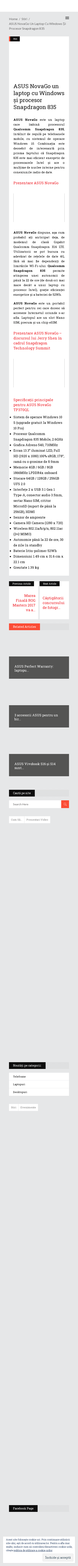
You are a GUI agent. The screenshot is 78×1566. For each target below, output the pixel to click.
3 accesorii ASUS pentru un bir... (36, 717)
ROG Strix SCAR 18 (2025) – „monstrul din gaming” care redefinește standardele (34, 1044)
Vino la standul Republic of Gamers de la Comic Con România (49, 1455)
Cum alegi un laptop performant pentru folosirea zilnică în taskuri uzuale (38, 889)
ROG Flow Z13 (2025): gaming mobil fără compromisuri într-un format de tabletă (38, 986)
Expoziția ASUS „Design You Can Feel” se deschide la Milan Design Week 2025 (49, 1483)
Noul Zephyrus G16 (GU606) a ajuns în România (50, 1155)
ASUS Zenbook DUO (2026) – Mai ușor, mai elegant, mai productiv (50, 1268)
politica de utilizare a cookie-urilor (33, 1550)
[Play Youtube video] (39, 207)
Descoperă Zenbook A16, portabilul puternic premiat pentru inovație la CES (34, 944)
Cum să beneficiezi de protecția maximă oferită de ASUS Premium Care (38, 868)
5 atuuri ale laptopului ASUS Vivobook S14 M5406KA (35, 1026)
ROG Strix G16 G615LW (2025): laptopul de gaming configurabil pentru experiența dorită (38, 965)
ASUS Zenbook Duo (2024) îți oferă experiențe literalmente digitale (38, 833)
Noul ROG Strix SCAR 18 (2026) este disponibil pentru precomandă (48, 1180)
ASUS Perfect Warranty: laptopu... (33, 668)
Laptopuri (19, 1084)
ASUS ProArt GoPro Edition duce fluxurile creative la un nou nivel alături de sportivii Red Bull (51, 1128)
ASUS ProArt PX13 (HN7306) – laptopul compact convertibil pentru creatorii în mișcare (35, 1007)
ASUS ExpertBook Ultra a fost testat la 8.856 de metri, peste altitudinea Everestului (50, 1209)
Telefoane (19, 1076)
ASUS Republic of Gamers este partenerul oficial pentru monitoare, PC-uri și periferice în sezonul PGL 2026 (50, 1344)
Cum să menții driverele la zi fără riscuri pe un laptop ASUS (38, 925)
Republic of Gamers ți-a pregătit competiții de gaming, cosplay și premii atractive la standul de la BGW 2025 (50, 1385)
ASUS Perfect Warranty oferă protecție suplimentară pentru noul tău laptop (49, 1240)
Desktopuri (20, 1092)
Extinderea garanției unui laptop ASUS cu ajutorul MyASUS (38, 908)
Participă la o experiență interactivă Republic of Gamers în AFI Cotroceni (47, 1424)
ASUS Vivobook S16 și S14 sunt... (35, 766)
